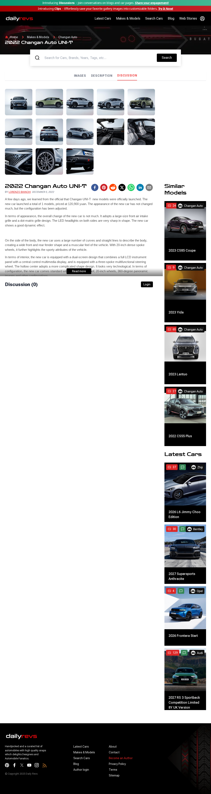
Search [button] (169, 57)
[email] (149, 187)
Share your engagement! (152, 3)
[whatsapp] (131, 187)
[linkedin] (140, 187)
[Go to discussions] (182, 467)
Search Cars (154, 18)
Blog (171, 18)
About (113, 746)
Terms (113, 769)
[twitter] (122, 187)
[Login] (202, 18)
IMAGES (80, 75)
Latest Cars (103, 18)
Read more (79, 271)
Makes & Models (128, 18)
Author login (81, 769)
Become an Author (121, 758)
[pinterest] (104, 187)
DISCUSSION (127, 75)
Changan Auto (67, 37)
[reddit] (113, 187)
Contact (114, 752)
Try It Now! (165, 9)
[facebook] (94, 187)
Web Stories (188, 18)
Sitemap (114, 775)
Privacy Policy (117, 764)
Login (146, 284)
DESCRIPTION (102, 75)
